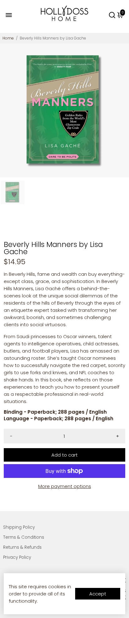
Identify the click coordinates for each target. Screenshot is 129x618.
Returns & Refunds (22, 547)
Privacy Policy (17, 557)
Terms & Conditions (23, 537)
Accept (97, 593)
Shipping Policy (19, 527)
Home (8, 38)
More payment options (64, 486)
